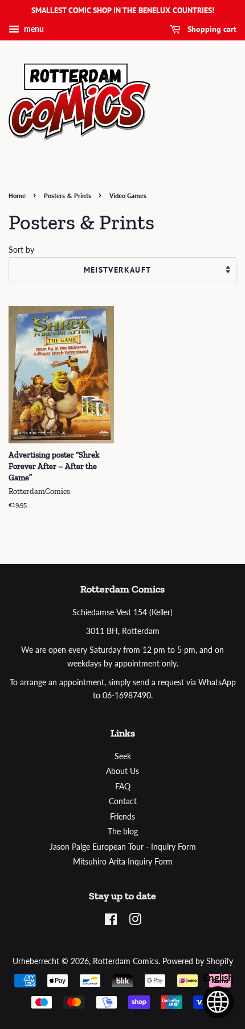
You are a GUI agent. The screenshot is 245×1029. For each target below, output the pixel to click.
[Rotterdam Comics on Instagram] (135, 921)
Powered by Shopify (197, 961)
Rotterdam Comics (125, 961)
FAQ (122, 786)
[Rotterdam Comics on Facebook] (110, 921)
